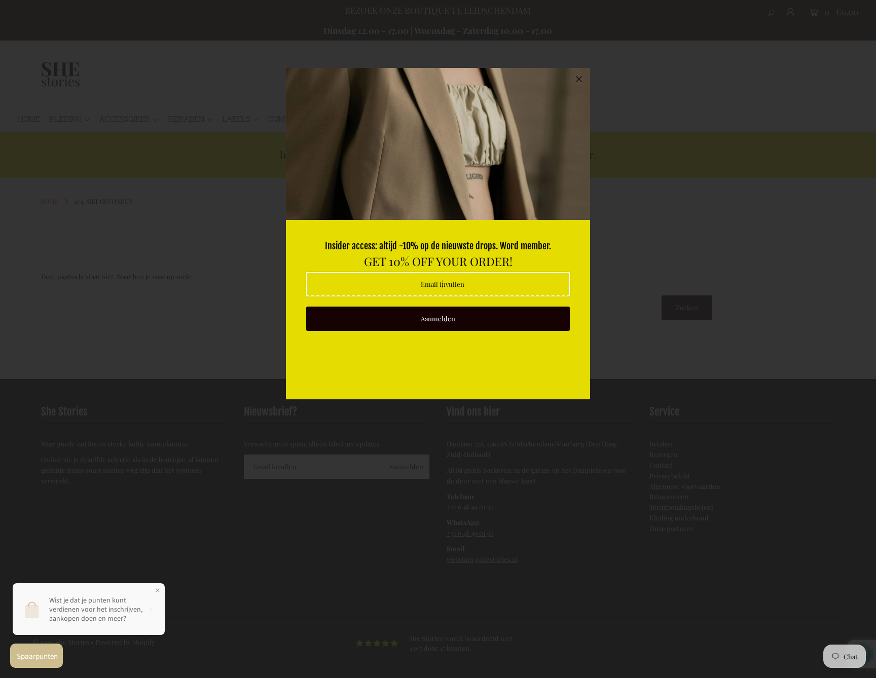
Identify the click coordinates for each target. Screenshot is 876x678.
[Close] (579, 79)
